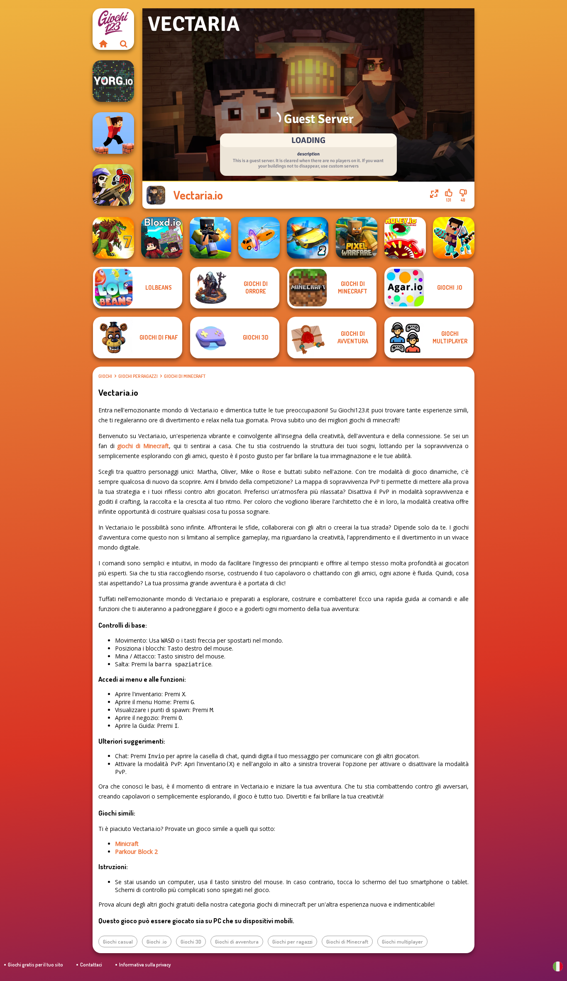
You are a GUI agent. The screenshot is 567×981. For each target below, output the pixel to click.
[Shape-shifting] (259, 238)
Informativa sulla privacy (145, 964)
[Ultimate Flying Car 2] (307, 238)
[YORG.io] (113, 81)
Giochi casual (118, 941)
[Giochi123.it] (103, 43)
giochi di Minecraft (143, 446)
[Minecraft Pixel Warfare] (356, 238)
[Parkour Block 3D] (113, 133)
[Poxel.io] (210, 238)
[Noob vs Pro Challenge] (453, 238)
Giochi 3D (191, 941)
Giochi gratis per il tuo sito (35, 964)
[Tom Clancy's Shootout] (113, 185)
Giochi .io (157, 941)
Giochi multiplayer (402, 941)
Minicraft (127, 844)
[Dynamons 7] (113, 238)
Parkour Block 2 (136, 851)
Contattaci (91, 964)
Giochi (105, 376)
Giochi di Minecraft (184, 376)
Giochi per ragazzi (138, 376)
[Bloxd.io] (162, 238)
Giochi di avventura (237, 941)
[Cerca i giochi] (123, 43)
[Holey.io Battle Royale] (405, 238)
